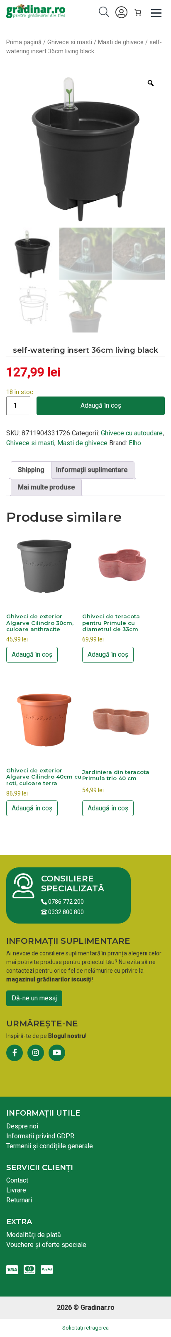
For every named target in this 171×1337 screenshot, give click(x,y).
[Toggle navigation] (156, 12)
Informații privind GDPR (40, 1136)
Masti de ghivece (121, 42)
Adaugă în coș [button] (32, 654)
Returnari (19, 1200)
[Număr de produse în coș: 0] (137, 12)
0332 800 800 (65, 912)
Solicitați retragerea (85, 1328)
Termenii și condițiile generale (49, 1146)
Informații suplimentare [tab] (91, 470)
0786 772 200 (65, 901)
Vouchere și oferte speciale (46, 1245)
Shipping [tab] (31, 470)
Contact (17, 1180)
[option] (85, 148)
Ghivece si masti (69, 42)
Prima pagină (24, 42)
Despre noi (22, 1126)
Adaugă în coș (101, 405)
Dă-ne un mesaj (34, 998)
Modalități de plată (33, 1235)
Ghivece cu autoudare (132, 433)
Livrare (16, 1190)
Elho (135, 443)
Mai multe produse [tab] (46, 487)
